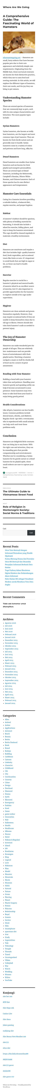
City (6, 774)
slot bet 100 (7, 996)
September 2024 (11, 680)
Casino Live (7, 1014)
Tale (6, 943)
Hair (6, 820)
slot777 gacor (8, 1065)
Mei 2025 (8, 657)
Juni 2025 (9, 654)
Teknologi (9, 946)
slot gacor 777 (8, 1077)
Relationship (10, 911)
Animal (29, 473)
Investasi (8, 843)
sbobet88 (6, 1071)
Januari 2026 (10, 637)
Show (7, 923)
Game (7, 811)
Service (8, 920)
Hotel (7, 837)
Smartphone (10, 929)
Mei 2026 (9, 632)
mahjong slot (8, 1031)
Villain (7, 960)
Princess (8, 909)
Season (8, 917)
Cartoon (8, 760)
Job (6, 848)
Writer (7, 977)
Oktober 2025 (10, 646)
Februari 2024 (10, 700)
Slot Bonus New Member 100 (14, 1037)
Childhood (9, 768)
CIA (6, 771)
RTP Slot (6, 1002)
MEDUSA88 (7, 1059)
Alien (7, 719)
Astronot (8, 731)
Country (8, 780)
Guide (24, 475)
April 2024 (9, 695)
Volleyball (9, 963)
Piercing (8, 897)
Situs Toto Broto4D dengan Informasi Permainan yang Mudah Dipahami (19, 553)
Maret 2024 (9, 697)
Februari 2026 (10, 634)
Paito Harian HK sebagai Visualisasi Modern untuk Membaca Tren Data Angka (19, 582)
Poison (7, 906)
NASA (7, 886)
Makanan (9, 866)
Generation (9, 817)
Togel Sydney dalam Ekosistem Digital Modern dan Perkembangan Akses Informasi (19, 573)
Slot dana (7, 1019)
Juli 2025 (8, 652)
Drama (7, 794)
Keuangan (9, 854)
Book (7, 745)
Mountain (9, 877)
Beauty (8, 737)
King (7, 857)
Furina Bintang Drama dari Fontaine (19, 559)
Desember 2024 (11, 672)
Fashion (8, 805)
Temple (8, 949)
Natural (8, 888)
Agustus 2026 (10, 623)
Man (7, 868)
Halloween (9, 823)
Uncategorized (11, 957)
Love (7, 863)
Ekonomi (8, 800)
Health (7, 825)
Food (7, 808)
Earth (7, 797)
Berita (7, 739)
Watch (7, 969)
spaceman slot (11, 931)
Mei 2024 (8, 692)
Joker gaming (8, 1025)
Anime (7, 725)
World (5, 477)
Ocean (7, 894)
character (9, 765)
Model (7, 871)
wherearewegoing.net (11, 58)
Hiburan (8, 831)
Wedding (8, 972)
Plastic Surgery (11, 903)
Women (8, 974)
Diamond (8, 791)
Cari (4, 529)
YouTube (8, 980)
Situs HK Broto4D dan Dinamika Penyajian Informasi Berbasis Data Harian (19, 564)
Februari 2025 (10, 666)
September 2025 (11, 649)
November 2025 (11, 643)
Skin (7, 926)
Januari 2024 (10, 703)
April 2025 (9, 660)
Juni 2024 (9, 689)
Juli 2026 (8, 626)
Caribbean (9, 757)
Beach (7, 734)
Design (8, 785)
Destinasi (8, 788)
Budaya (8, 751)
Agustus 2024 (10, 683)
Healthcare (9, 828)
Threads (8, 952)
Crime (7, 782)
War (6, 966)
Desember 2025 (11, 640)
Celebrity (8, 762)
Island (7, 846)
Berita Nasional (11, 742)
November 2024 (11, 675)
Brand (7, 748)
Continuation (10, 777)
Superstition (10, 940)
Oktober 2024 (10, 677)
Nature (8, 891)
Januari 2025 (10, 669)
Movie (7, 880)
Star (6, 934)
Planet (7, 900)
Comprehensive (8, 475)
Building (8, 754)
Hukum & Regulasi (12, 840)
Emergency (9, 803)
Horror (7, 834)
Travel (7, 954)
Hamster (30, 475)
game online (10, 814)
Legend (8, 860)
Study (7, 937)
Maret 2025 (9, 663)
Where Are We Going (16, 7)
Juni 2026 (9, 629)
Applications (10, 728)
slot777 (6, 1042)
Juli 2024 (8, 686)
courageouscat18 (11, 473)
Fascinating (18, 475)
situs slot (6, 1048)
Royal (7, 914)
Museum (8, 883)
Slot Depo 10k (8, 1008)
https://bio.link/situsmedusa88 (15, 1054)
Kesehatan (9, 851)
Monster (8, 874)
